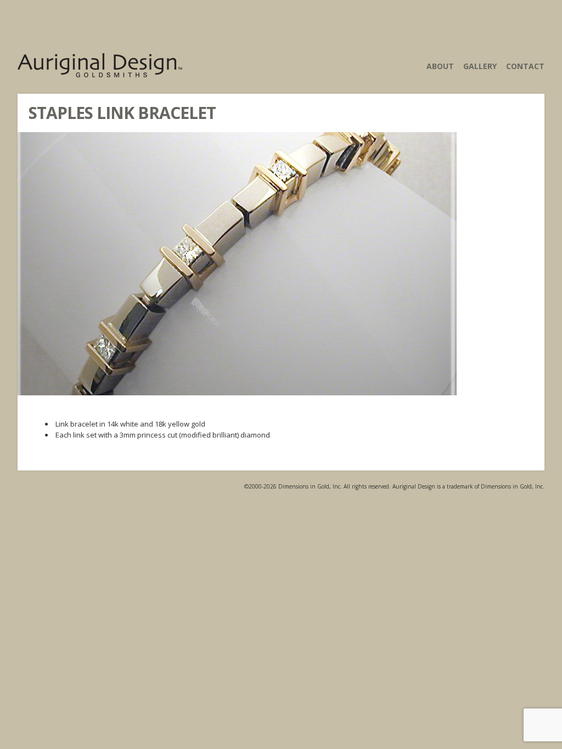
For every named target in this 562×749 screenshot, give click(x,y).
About (440, 66)
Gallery (480, 66)
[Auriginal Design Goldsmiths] (100, 70)
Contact (525, 66)
